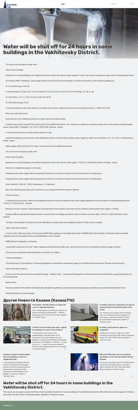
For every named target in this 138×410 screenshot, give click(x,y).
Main (63, 4)
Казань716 (7, 405)
